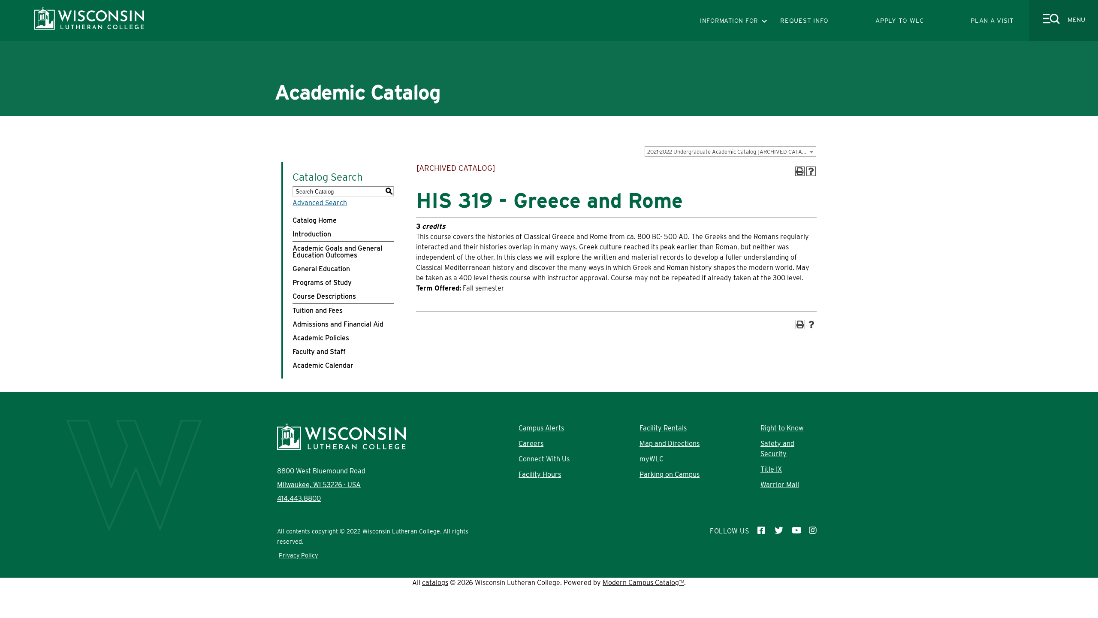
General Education (321, 269)
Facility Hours (540, 474)
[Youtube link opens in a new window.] (796, 531)
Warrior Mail (779, 485)
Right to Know (782, 428)
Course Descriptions (324, 296)
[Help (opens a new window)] (811, 171)
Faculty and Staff (319, 352)
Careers (531, 443)
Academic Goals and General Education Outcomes (337, 251)
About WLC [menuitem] (357, 142)
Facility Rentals (663, 428)
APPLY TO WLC (899, 20)
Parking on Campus (669, 474)
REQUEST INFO (804, 20)
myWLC (651, 459)
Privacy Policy (298, 555)
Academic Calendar (323, 365)
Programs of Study (322, 283)
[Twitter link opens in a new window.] (779, 531)
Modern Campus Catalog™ (643, 583)
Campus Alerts (541, 428)
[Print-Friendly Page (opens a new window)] (800, 171)
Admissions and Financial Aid (338, 324)
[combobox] (730, 151)
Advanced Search (320, 203)
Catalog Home (315, 220)
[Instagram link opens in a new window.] (813, 531)
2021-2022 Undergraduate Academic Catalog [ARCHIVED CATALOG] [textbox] (731, 151)
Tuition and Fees (318, 310)
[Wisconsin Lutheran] (89, 27)
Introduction (312, 234)
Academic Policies (321, 338)
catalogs (435, 583)
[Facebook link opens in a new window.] (761, 531)
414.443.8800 (299, 498)
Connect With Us (544, 459)
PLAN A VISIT (992, 20)
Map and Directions (669, 443)
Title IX (771, 469)
